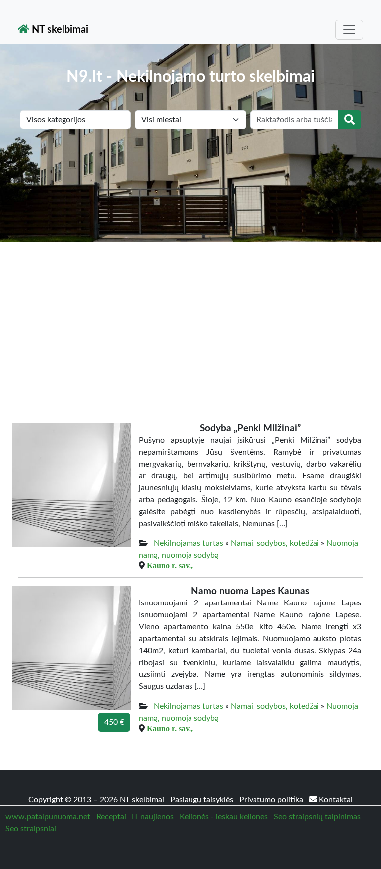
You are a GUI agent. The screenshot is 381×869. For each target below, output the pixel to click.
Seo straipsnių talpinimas (317, 817)
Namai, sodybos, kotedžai (275, 543)
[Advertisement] (190, 316)
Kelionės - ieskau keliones (224, 817)
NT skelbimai (58, 30)
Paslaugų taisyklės (202, 799)
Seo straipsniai (30, 829)
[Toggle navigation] (349, 30)
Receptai (111, 817)
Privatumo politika (272, 799)
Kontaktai (335, 799)
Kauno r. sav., (170, 565)
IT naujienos (153, 817)
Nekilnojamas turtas (188, 543)
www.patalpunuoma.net (47, 817)
